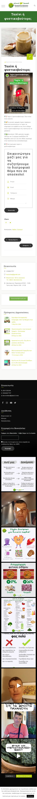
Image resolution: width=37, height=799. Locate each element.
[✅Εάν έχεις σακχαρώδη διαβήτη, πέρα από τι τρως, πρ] (18, 509)
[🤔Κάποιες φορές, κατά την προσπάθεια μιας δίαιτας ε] (18, 650)
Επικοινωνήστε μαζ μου (18, 298)
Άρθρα (14, 229)
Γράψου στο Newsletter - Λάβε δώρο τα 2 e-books (18, 433)
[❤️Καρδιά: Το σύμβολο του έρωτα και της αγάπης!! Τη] (18, 544)
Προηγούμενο (13, 240)
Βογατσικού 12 (6, 416)
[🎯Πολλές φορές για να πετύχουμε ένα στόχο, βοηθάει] (18, 474)
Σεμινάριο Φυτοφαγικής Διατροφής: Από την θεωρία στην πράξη (22, 320)
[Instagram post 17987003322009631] (18, 580)
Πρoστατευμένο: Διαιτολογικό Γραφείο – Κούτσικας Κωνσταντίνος (21, 331)
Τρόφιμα (19, 229)
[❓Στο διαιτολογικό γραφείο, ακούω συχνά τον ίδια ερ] (18, 721)
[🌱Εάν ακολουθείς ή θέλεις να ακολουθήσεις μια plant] (18, 615)
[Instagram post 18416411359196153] (18, 685)
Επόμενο (26, 245)
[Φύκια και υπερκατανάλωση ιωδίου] (18, 756)
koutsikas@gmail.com (13, 274)
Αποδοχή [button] (30, 796)
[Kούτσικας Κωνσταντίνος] (18, 5)
